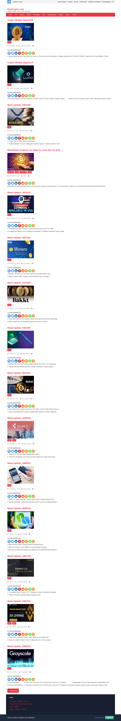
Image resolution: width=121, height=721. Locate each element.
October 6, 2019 (13, 398)
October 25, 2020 (14, 88)
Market (29, 14)
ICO (16, 14)
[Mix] (26, 53)
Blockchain (10, 172)
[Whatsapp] (29, 53)
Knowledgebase (106, 1)
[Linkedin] (16, 53)
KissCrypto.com (15, 9)
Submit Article (83, 1)
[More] (33, 53)
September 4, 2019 (14, 489)
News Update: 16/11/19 (18, 192)
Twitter (11, 709)
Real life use (23, 172)
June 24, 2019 (13, 672)
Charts (67, 14)
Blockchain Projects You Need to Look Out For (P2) (33, 150)
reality (29, 172)
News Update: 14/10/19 (18, 328)
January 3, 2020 (13, 130)
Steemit (76, 1)
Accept (109, 717)
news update (27, 46)
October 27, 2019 (14, 308)
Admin (24, 176)
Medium (70, 1)
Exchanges (36, 14)
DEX (43, 14)
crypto (16, 172)
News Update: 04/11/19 (18, 237)
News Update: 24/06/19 (18, 646)
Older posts (14, 690)
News (9, 42)
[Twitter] (12, 53)
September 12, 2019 (15, 444)
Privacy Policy (99, 717)
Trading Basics (52, 14)
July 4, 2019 (12, 627)
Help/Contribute (62, 1)
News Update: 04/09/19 (18, 463)
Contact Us (12, 701)
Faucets (22, 14)
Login (11, 706)
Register (16, 706)
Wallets (61, 14)
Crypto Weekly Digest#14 (20, 62)
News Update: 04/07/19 (18, 601)
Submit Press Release (94, 1)
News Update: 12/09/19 (18, 418)
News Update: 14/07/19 (18, 556)
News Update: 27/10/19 (18, 283)
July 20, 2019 (13, 534)
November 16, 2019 (14, 218)
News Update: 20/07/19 (18, 508)
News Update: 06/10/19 (18, 373)
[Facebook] (9, 53)
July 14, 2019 (13, 581)
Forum (26, 701)
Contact (74, 14)
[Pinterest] (19, 53)
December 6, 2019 (14, 176)
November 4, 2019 (14, 263)
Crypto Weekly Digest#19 (20, 20)
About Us (20, 701)
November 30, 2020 (14, 46)
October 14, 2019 (14, 353)
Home (10, 14)
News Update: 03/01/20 (18, 105)
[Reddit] (22, 53)
